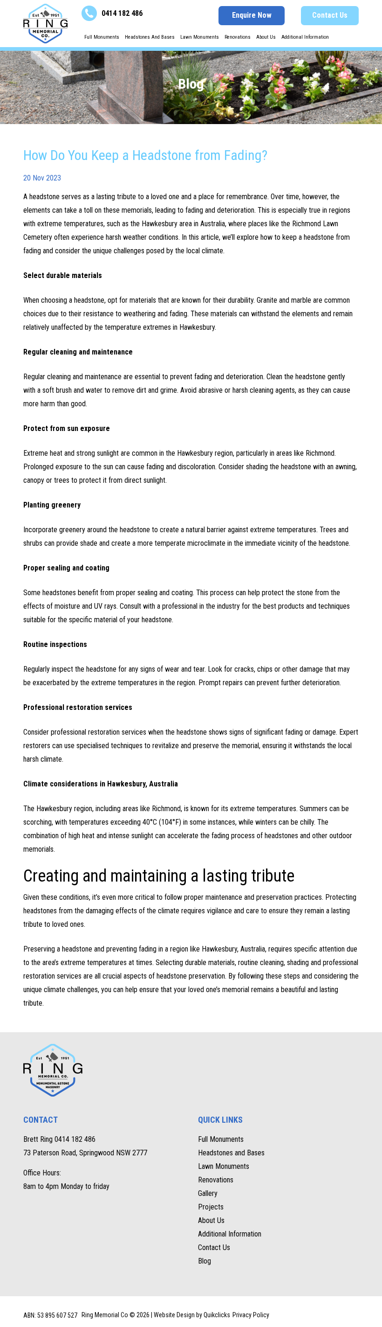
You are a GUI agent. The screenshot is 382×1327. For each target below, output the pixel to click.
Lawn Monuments (199, 37)
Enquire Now (252, 15)
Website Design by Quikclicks (192, 1315)
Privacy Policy (250, 1315)
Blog (204, 1261)
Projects (211, 1206)
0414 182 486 (122, 13)
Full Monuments (101, 37)
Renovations (238, 37)
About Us (266, 37)
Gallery (208, 1193)
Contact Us (330, 15)
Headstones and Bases (150, 37)
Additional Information (305, 37)
